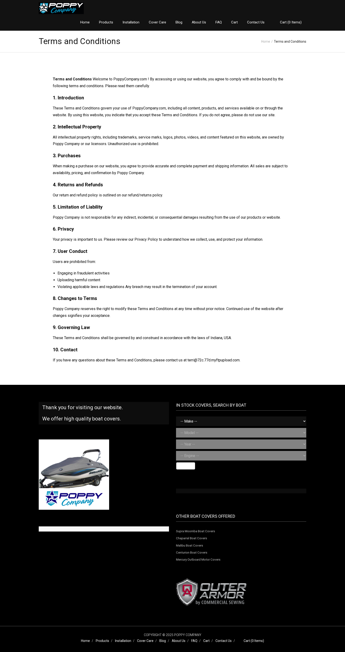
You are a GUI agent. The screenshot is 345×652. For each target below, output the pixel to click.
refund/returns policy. (145, 195)
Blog (162, 641)
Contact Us (223, 641)
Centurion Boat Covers (191, 552)
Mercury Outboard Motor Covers (198, 559)
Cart (206, 641)
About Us (178, 641)
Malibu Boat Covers (189, 545)
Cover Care (145, 641)
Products (102, 641)
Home (265, 41)
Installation (123, 641)
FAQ (194, 641)
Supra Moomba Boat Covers (195, 531)
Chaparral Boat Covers (191, 538)
